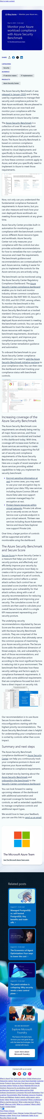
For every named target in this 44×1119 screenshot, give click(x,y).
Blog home (12, 14)
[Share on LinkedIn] (21, 57)
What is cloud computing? (19, 1099)
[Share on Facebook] (13, 57)
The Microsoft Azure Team (17, 42)
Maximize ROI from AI (31, 1085)
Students (39, 1095)
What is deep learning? (26, 1102)
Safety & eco (33, 1115)
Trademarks (25, 1115)
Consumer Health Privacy (8, 1113)
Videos (7, 1099)
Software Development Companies (12, 1092)
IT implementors (26, 75)
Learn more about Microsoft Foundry (22, 1053)
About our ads (12, 1118)
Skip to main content (7, 1)
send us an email (33, 817)
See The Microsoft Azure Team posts (16, 860)
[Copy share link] (9, 57)
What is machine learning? (9, 1102)
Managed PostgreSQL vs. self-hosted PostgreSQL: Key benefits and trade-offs (20, 916)
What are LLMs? (10, 1104)
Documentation (12, 1095)
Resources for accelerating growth (18, 1088)
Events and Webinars (7, 1097)
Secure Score (8, 555)
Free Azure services (27, 1083)
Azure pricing (16, 1083)
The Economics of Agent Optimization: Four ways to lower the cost (21, 953)
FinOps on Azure (18, 1085)
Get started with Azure (18, 1078)
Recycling (3, 1118)
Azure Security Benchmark (19, 123)
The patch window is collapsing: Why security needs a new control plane (21, 989)
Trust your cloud (19, 1081)
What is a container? (24, 1104)
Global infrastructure (34, 1078)
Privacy (39, 1113)
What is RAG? (36, 1104)
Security (6, 68)
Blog (19, 1095)
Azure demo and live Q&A (25, 1090)
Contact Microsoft (30, 1113)
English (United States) (8, 1106)
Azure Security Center (11, 83)
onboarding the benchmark (15, 780)
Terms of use (16, 1115)
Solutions (3, 1088)
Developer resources (29, 1095)
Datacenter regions (6, 1081)
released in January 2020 (14, 94)
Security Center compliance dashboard (21, 783)
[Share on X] (17, 57)
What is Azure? (5, 1078)
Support (12, 1090)
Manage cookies (5, 1115)
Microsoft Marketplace (32, 1092)
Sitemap (21, 1113)
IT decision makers (10, 75)
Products (8, 1083)
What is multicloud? (35, 1099)
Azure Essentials (30, 1081)
